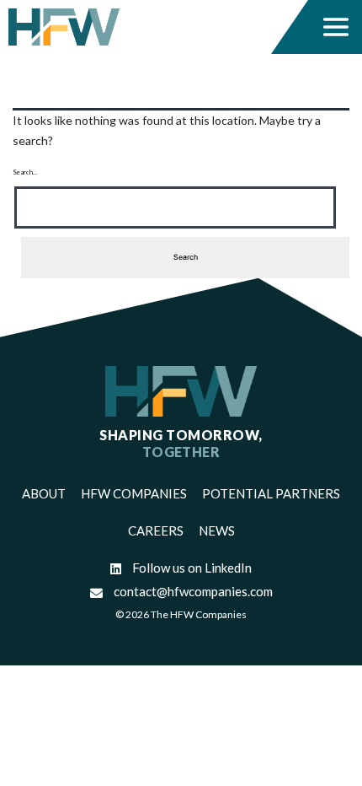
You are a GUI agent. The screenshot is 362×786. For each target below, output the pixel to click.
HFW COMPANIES (134, 493)
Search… (25, 172)
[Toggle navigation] (336, 27)
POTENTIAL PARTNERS (271, 493)
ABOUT (44, 493)
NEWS (217, 530)
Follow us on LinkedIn (191, 567)
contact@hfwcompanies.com (192, 591)
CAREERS (156, 530)
